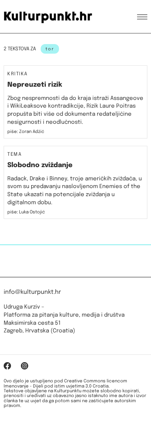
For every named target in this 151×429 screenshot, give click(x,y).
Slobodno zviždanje (40, 165)
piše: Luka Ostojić (26, 212)
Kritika (17, 74)
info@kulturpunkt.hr (32, 292)
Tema (14, 154)
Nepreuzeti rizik (34, 85)
